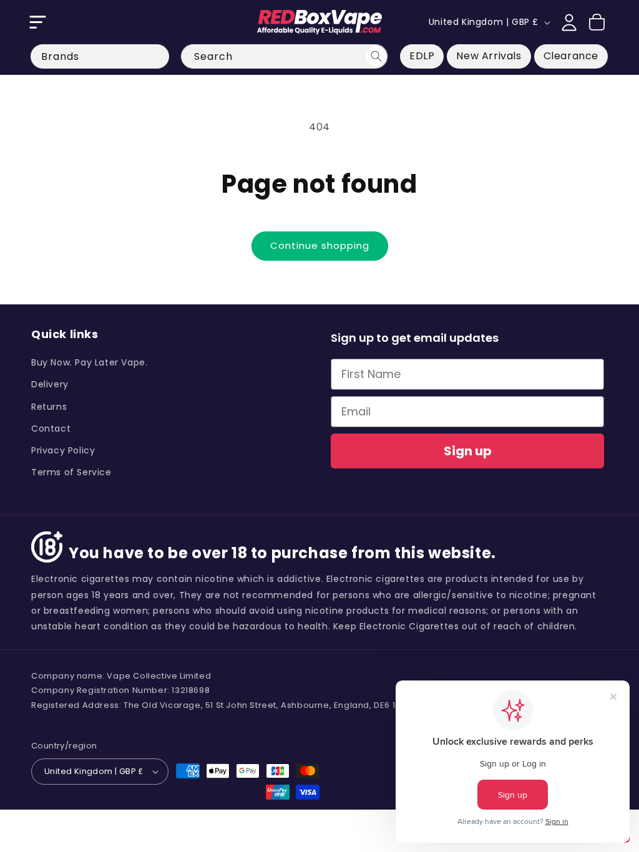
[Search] (376, 56)
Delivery (50, 384)
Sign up (468, 451)
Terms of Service (71, 472)
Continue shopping (319, 245)
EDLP (421, 56)
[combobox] (284, 56)
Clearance (571, 56)
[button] (37, 22)
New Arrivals (488, 56)
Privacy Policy (63, 450)
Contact (51, 428)
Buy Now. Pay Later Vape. (89, 362)
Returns (49, 406)
